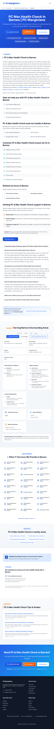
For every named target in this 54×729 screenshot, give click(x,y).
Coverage (26, 333)
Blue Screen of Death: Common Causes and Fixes (19, 613)
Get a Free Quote (43, 32)
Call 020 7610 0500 (14, 32)
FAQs (31, 333)
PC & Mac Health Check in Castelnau (17, 535)
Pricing (30, 705)
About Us (31, 701)
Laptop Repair (32, 688)
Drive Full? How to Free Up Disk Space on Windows (19, 622)
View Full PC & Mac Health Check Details (36, 311)
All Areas (4, 701)
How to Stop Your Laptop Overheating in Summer (19, 631)
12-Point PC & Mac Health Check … (21, 8)
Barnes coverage (7, 89)
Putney (4, 707)
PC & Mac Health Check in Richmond (36, 539)
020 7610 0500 (8, 690)
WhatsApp (25, 336)
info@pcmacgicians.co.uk (10, 692)
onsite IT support (41, 87)
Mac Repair (31, 690)
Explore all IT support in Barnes (26, 518)
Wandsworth (5, 703)
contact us (18, 89)
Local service (19, 333)
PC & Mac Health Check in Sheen (27, 542)
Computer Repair (32, 686)
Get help (35, 333)
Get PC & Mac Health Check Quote (38, 336)
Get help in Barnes (9, 239)
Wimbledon (5, 705)
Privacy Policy (32, 707)
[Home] (3, 8)
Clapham (5, 709)
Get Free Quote (43, 664)
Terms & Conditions (33, 709)
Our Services (8, 8)
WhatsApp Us (30, 664)
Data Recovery (32, 693)
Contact (30, 703)
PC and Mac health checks (24, 87)
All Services (31, 684)
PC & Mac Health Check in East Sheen (36, 535)
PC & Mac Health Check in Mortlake (17, 539)
